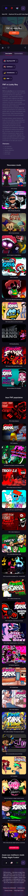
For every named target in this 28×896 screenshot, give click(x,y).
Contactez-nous (21, 888)
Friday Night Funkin (18, 890)
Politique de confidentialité (9, 888)
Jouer (14, 33)
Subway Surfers (8, 890)
